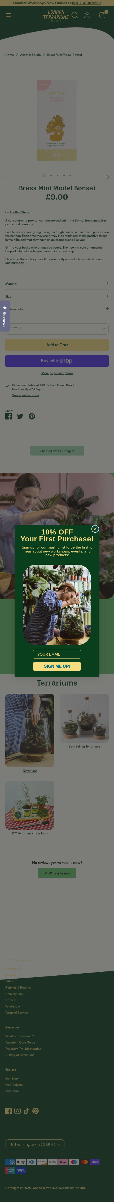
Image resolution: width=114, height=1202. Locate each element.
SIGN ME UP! (57, 666)
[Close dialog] (95, 529)
